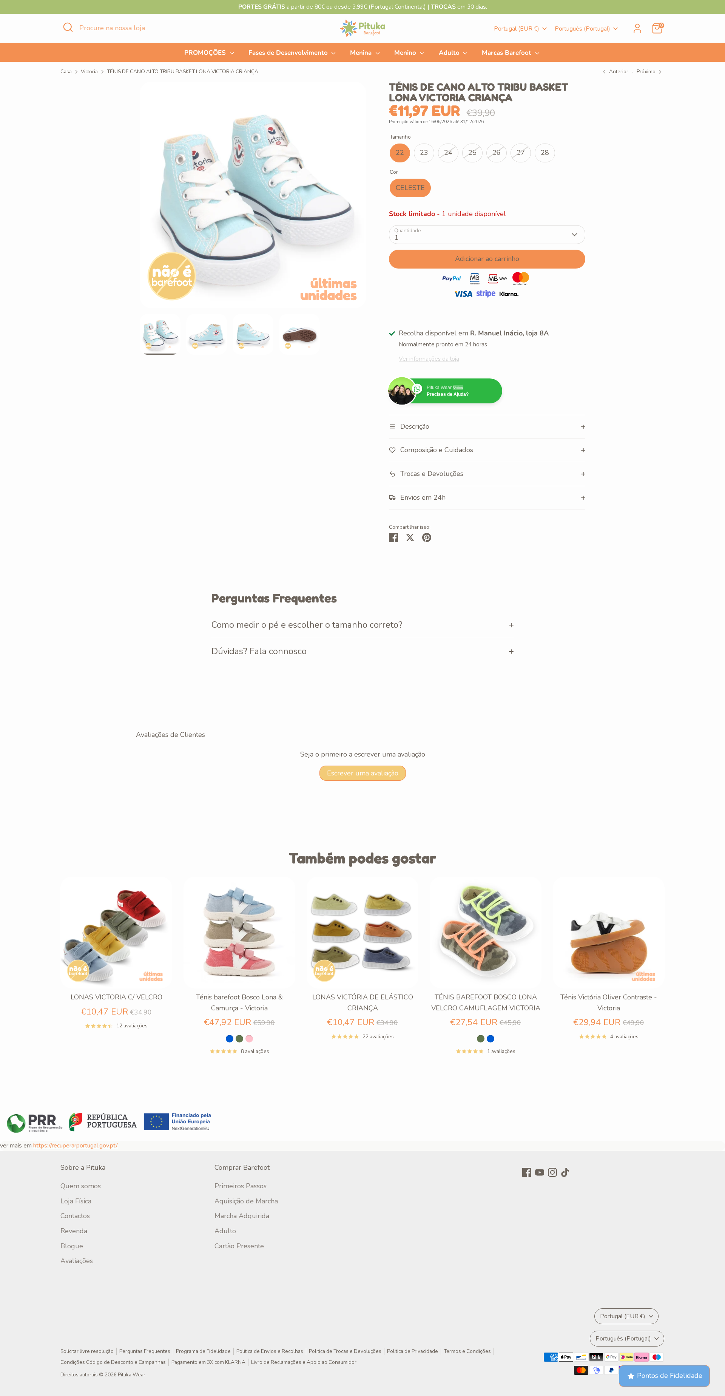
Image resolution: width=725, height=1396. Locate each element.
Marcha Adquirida (241, 1215)
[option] (253, 198)
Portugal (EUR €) (516, 29)
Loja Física (75, 1201)
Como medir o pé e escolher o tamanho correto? (307, 625)
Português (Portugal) (582, 29)
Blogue (71, 1246)
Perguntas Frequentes (144, 1351)
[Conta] (637, 28)
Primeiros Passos (240, 1186)
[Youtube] (539, 1172)
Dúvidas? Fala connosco (259, 651)
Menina (361, 52)
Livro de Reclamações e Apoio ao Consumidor (303, 1362)
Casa (66, 71)
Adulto (450, 52)
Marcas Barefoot (507, 52)
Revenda (73, 1230)
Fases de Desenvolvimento (289, 52)
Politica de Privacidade (412, 1351)
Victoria (89, 71)
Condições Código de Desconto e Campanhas (113, 1362)
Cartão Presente (239, 1246)
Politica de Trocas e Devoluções (345, 1351)
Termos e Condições (467, 1351)
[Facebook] (526, 1172)
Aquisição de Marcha (246, 1201)
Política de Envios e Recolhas (269, 1351)
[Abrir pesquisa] (68, 27)
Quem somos (80, 1186)
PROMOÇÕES (206, 52)
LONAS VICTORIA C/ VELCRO (116, 997)
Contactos (75, 1215)
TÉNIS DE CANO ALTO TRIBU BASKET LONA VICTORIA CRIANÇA (182, 71)
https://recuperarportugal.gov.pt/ (75, 1145)
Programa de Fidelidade (203, 1351)
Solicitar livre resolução (87, 1351)
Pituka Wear (131, 1374)
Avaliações (76, 1260)
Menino (406, 52)
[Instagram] (552, 1172)
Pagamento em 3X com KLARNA (208, 1362)
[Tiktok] (565, 1172)
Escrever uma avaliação (362, 773)
